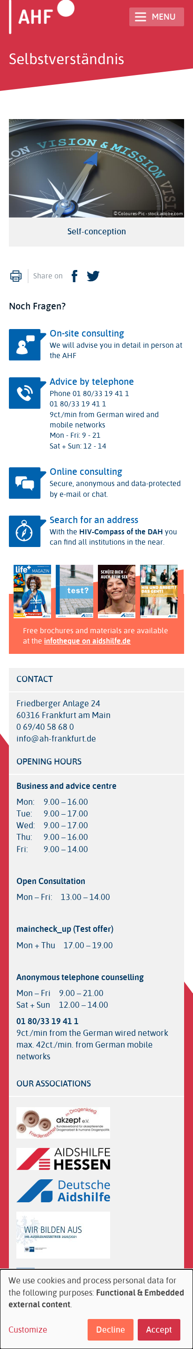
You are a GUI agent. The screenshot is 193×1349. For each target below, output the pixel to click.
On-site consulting (87, 333)
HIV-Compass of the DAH (121, 531)
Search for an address (94, 520)
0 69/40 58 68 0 (45, 727)
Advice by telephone (92, 382)
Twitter (93, 276)
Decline (110, 1330)
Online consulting (86, 472)
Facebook (74, 276)
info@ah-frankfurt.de (56, 739)
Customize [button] (27, 1330)
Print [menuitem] (16, 276)
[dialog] (96, 1309)
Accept (159, 1330)
